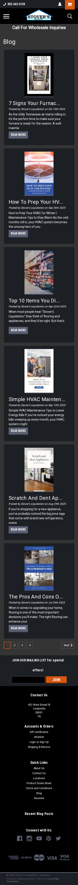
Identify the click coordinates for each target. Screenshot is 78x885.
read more (18, 134)
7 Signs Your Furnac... (34, 103)
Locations (39, 778)
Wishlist (39, 737)
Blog (39, 793)
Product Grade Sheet (39, 783)
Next (67, 645)
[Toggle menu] (6, 16)
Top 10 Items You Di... (34, 301)
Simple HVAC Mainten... (37, 399)
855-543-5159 (16, 4)
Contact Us (39, 773)
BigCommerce (26, 878)
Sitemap (44, 875)
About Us (39, 768)
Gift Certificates (39, 732)
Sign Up (44, 742)
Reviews (39, 798)
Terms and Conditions (39, 788)
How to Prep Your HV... (36, 202)
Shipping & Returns (39, 747)
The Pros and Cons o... (36, 597)
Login (32, 742)
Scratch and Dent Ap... (36, 498)
